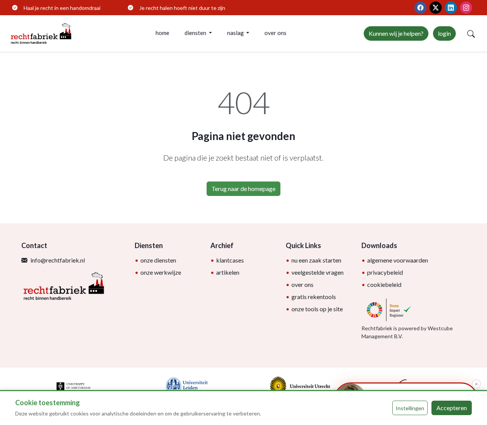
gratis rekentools (313, 296)
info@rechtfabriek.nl (57, 260)
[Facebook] (420, 8)
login (444, 33)
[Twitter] (436, 8)
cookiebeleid (384, 284)
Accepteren (451, 407)
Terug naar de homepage (243, 188)
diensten (196, 32)
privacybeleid (385, 272)
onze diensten (158, 260)
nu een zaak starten (316, 260)
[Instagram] (466, 8)
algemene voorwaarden (397, 260)
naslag (236, 32)
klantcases (230, 260)
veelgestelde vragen (317, 272)
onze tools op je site (317, 308)
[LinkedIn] (451, 8)
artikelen (227, 272)
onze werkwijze (160, 272)
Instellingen (410, 408)
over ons (275, 32)
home (162, 32)
